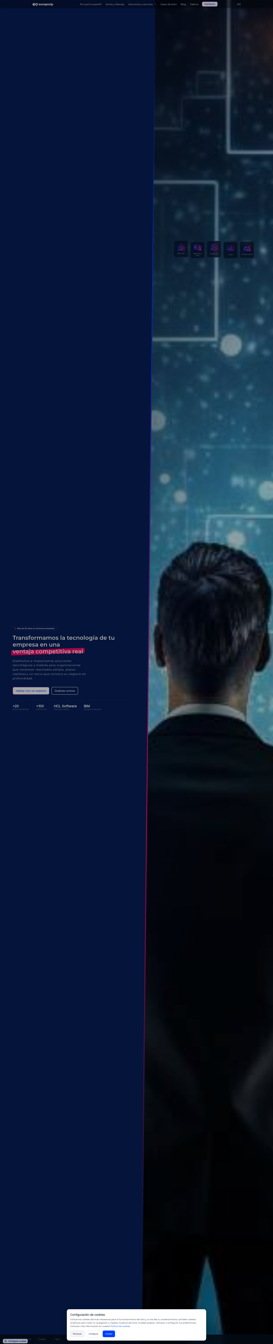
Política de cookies (120, 1326)
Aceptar (108, 1334)
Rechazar (77, 1334)
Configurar (93, 1334)
